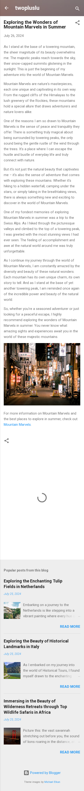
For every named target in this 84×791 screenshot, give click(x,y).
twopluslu (27, 8)
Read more (70, 626)
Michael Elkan (52, 782)
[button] (77, 23)
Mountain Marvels (17, 424)
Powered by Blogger (45, 773)
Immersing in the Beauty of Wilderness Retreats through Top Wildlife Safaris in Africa (35, 707)
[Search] (77, 9)
